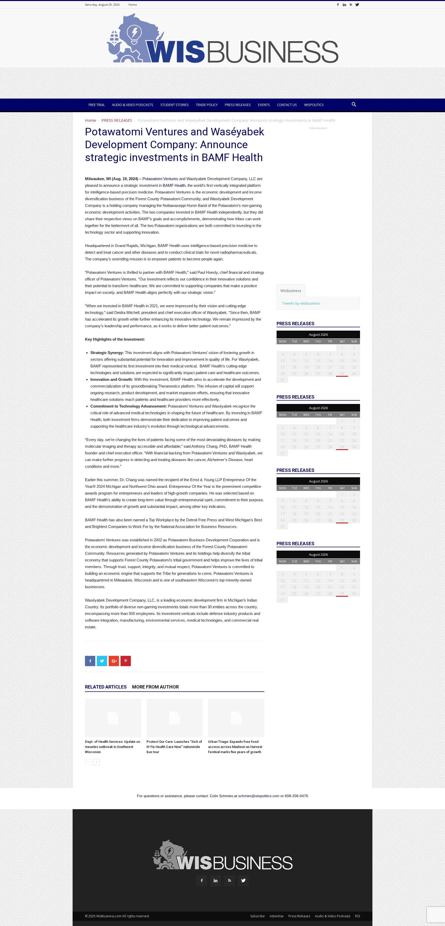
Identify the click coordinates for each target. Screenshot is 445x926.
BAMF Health (174, 185)
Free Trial (97, 104)
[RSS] (351, 4)
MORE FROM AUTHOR (155, 687)
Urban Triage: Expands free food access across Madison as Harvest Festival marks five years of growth (235, 747)
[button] (354, 105)
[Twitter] (357, 4)
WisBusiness (290, 290)
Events (264, 104)
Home (133, 4)
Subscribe (257, 916)
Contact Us (287, 104)
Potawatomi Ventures (160, 179)
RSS (357, 916)
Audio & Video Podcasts (132, 104)
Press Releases (238, 104)
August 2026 (318, 334)
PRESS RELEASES (116, 120)
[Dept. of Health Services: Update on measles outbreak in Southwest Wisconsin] (113, 718)
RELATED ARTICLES (106, 687)
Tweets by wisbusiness (301, 303)
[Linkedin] (344, 4)
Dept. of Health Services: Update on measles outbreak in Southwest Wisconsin (112, 747)
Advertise (277, 916)
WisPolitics (314, 104)
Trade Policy (207, 104)
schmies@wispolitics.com (258, 796)
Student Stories (174, 104)
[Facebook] (338, 4)
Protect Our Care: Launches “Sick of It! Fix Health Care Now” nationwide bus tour (174, 747)
